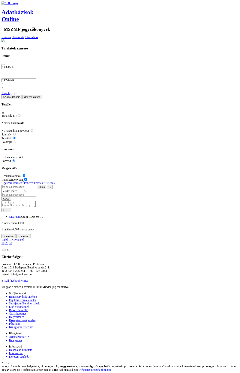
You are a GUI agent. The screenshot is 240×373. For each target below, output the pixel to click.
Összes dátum (32, 97)
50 (10, 243)
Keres (41, 186)
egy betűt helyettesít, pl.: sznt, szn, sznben (123, 366)
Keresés (6, 37)
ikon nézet (8, 236)
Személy (7, 134)
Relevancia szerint (13, 157)
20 (6, 243)
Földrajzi (7, 142)
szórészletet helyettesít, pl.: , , (47, 366)
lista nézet (23, 236)
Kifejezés (49, 183)
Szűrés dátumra (11, 97)
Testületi (7, 138)
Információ (31, 37)
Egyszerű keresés (12, 183)
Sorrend (7, 160)
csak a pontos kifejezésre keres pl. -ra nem (191, 366)
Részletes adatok (12, 175)
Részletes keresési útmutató (95, 369)
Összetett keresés (33, 183)
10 (3, 243)
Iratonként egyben (13, 179)
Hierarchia (18, 37)
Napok (6, 93)
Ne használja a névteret (16, 130)
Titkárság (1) (9, 115)
